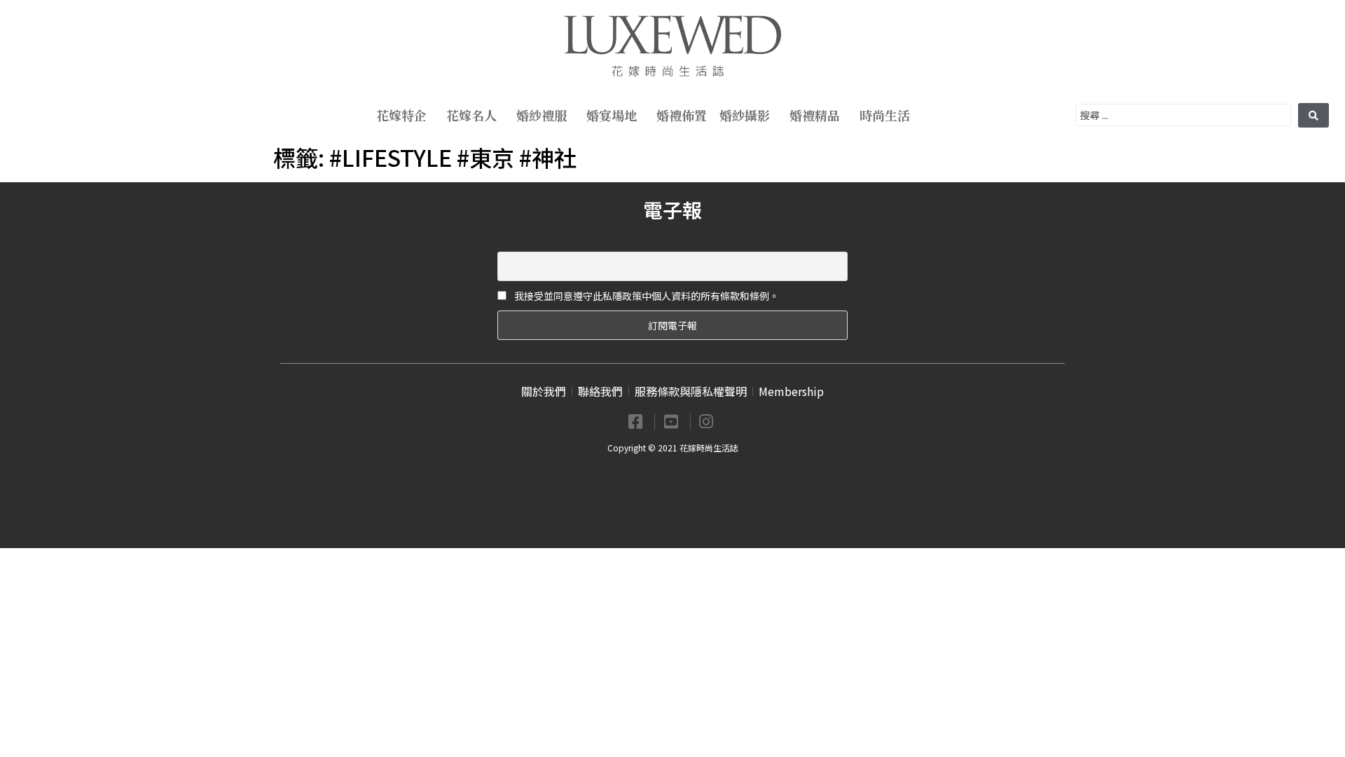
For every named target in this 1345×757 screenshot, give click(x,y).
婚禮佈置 (681, 115)
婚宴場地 (611, 115)
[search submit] (1313, 115)
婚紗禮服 (541, 115)
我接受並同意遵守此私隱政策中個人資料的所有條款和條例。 (645, 296)
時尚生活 (885, 115)
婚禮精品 (814, 115)
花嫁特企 (401, 115)
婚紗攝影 (744, 115)
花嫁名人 (471, 115)
